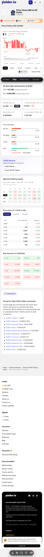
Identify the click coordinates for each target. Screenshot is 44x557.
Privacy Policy (24, 524)
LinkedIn (5, 396)
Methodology (7, 465)
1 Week (12, 68)
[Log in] (40, 2)
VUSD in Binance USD (14, 346)
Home (5, 367)
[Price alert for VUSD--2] (7, 12)
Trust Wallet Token (9, 434)
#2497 (17, 106)
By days (7, 214)
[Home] (13, 553)
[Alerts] (35, 2)
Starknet (5, 430)
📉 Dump (5, 420)
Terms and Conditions (12, 524)
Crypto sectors (7, 472)
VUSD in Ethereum (13, 334)
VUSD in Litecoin (12, 337)
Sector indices (7, 469)
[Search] (31, 2)
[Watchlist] (26, 553)
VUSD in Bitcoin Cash (14, 340)
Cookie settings (8, 486)
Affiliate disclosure (9, 475)
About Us (5, 399)
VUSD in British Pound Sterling (17, 331)
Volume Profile (36, 71)
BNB (3, 441)
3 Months (28, 68)
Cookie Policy (33, 524)
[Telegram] (33, 495)
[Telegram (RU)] (36, 495)
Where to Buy (24, 79)
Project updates (8, 406)
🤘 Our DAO (6, 385)
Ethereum (5, 437)
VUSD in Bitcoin (12, 321)
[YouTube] (29, 495)
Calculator (36, 79)
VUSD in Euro (11, 327)
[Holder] (11, 495)
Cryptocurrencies (14, 367)
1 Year (35, 68)
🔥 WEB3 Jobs (7, 389)
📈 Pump (5, 416)
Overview (6, 79)
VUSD (5, 369)
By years (25, 214)
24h (5, 68)
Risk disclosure (7, 479)
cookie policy (34, 541)
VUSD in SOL (11, 349)
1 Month (19, 68)
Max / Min (24, 71)
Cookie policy (7, 482)
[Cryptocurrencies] (17, 553)
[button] (22, 553)
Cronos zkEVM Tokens (30, 367)
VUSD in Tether (11, 318)
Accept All (22, 546)
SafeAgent (10, 535)
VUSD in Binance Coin (14, 343)
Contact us (6, 402)
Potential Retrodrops (9, 455)
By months (16, 214)
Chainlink (5, 444)
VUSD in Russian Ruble (14, 324)
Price (14, 79)
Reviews (5, 392)
